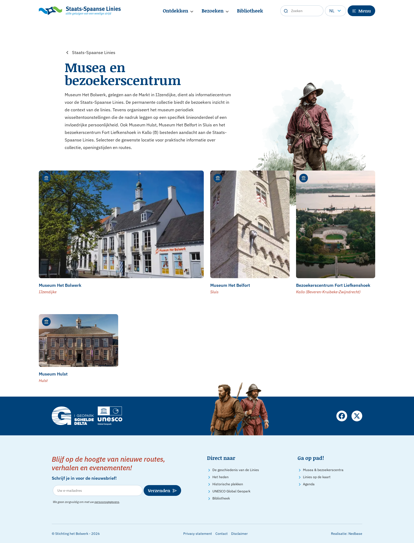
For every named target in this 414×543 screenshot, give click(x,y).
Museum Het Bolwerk (60, 285)
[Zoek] (285, 10)
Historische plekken (227, 484)
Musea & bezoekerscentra (323, 470)
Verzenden (159, 490)
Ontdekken (175, 10)
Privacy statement (197, 533)
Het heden (220, 477)
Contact (221, 533)
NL (331, 11)
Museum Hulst (53, 374)
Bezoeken (213, 10)
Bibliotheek (250, 10)
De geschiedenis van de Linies (235, 470)
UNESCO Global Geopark (231, 491)
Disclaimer (239, 533)
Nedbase (355, 533)
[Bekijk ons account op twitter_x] (356, 416)
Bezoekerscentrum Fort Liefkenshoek (333, 285)
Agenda (309, 484)
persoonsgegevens (106, 502)
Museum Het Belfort (230, 285)
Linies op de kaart (317, 477)
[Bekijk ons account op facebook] (341, 416)
